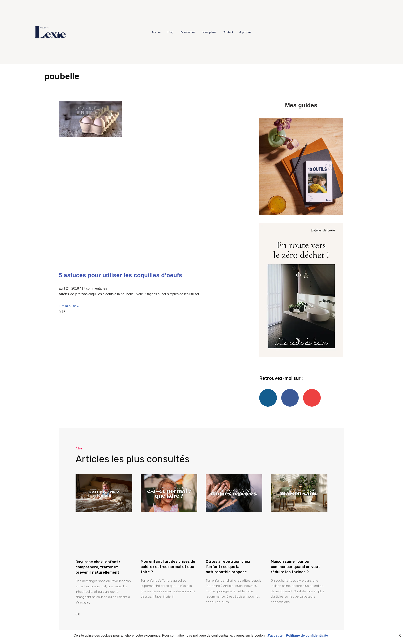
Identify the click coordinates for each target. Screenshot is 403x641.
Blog (170, 32)
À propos (245, 32)
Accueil (156, 32)
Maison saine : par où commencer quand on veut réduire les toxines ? (295, 566)
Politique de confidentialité (307, 635)
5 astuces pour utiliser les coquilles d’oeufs (120, 275)
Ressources (187, 32)
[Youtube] (376, 32)
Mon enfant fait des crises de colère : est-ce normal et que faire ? (168, 566)
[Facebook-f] (360, 32)
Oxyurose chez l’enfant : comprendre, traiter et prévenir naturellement (98, 567)
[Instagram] (368, 32)
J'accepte (275, 635)
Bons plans (209, 32)
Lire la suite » (69, 306)
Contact (228, 32)
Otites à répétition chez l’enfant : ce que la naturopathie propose (228, 566)
